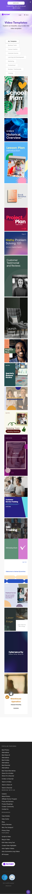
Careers (4, 794)
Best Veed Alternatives (9, 771)
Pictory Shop (6, 830)
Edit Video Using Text (8, 842)
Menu (27, 15)
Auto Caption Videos (8, 848)
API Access (5, 854)
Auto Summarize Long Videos (11, 851)
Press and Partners (7, 801)
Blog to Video (6, 839)
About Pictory (6, 796)
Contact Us (5, 809)
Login (20, 15)
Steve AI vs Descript (8, 776)
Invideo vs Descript (7, 779)
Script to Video (6, 836)
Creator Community (8, 806)
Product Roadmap (7, 804)
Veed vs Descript (7, 788)
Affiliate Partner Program (9, 799)
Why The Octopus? (7, 827)
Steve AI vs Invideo (7, 773)
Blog (3, 822)
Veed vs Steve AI (7, 785)
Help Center (5, 819)
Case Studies (6, 816)
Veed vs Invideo (6, 782)
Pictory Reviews (7, 824)
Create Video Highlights (9, 845)
